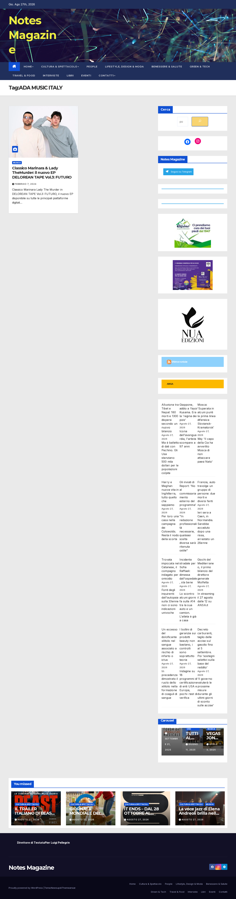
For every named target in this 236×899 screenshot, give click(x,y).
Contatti (106, 75)
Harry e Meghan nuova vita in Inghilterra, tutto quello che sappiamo (170, 493)
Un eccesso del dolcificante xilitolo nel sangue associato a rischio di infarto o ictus (169, 644)
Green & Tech (200, 66)
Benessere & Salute (167, 66)
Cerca (165, 109)
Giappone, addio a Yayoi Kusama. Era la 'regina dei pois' (188, 412)
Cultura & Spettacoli (27, 804)
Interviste (51, 75)
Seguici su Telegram (181, 171)
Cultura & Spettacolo (59, 66)
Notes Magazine (32, 34)
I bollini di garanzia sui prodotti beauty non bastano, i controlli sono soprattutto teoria (188, 644)
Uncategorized (193, 728)
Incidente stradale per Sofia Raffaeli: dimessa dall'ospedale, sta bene (188, 571)
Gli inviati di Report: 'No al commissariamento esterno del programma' (188, 493)
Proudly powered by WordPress (26, 887)
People (92, 66)
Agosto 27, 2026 (28, 819)
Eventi (86, 75)
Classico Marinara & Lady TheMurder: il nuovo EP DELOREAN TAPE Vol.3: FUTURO (42, 173)
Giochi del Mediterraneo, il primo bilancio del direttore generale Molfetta (205, 571)
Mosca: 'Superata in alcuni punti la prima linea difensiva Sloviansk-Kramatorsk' (206, 416)
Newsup (55, 887)
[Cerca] (200, 121)
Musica (17, 163)
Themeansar (68, 887)
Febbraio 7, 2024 (25, 184)
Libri (70, 75)
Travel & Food (23, 75)
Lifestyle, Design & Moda (124, 66)
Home (28, 66)
